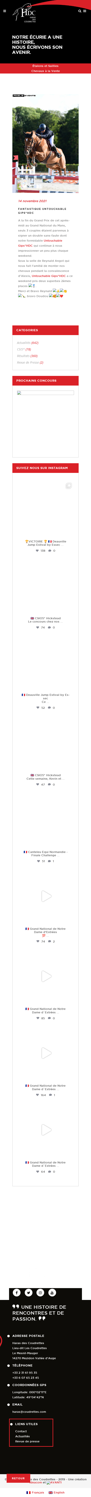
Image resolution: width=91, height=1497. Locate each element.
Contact (21, 1431)
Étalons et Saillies (45, 66)
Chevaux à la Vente (45, 71)
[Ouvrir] (45, 509)
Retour (18, 1478)
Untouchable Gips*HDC (49, 276)
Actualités (23, 343)
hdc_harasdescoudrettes (45, 484)
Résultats (23, 356)
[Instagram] (70, 531)
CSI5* (21, 349)
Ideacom (35, 1482)
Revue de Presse (28, 362)
